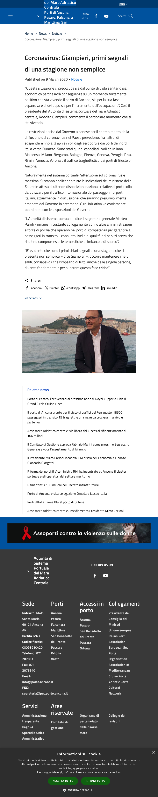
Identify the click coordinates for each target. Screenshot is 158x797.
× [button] (153, 752)
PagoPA (27, 726)
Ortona (56, 653)
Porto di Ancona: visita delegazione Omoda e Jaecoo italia (67, 493)
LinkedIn (111, 287)
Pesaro (56, 618)
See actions (31, 298)
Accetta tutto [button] (63, 781)
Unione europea (120, 630)
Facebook (36, 287)
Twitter (54, 287)
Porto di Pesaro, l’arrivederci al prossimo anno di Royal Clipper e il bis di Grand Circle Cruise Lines (77, 401)
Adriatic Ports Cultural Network (118, 687)
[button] (79, 790)
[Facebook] (94, 15)
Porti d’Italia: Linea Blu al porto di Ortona (55, 502)
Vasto (55, 658)
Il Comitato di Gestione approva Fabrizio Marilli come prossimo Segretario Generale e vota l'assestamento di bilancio (78, 447)
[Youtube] (105, 15)
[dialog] (79, 772)
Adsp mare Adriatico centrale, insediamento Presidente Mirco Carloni (75, 510)
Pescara (56, 647)
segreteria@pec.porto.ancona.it (45, 693)
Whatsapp (73, 287)
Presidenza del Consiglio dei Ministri (119, 619)
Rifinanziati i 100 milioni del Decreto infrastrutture (63, 484)
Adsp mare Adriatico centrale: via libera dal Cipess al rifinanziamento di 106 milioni (76, 433)
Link (118, 772)
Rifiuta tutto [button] (95, 780)
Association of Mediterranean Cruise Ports (119, 670)
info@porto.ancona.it (37, 681)
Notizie (76, 79)
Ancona (56, 613)
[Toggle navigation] (10, 15)
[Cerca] (130, 15)
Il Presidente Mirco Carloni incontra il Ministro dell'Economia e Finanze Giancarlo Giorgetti (76, 460)
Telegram (92, 287)
